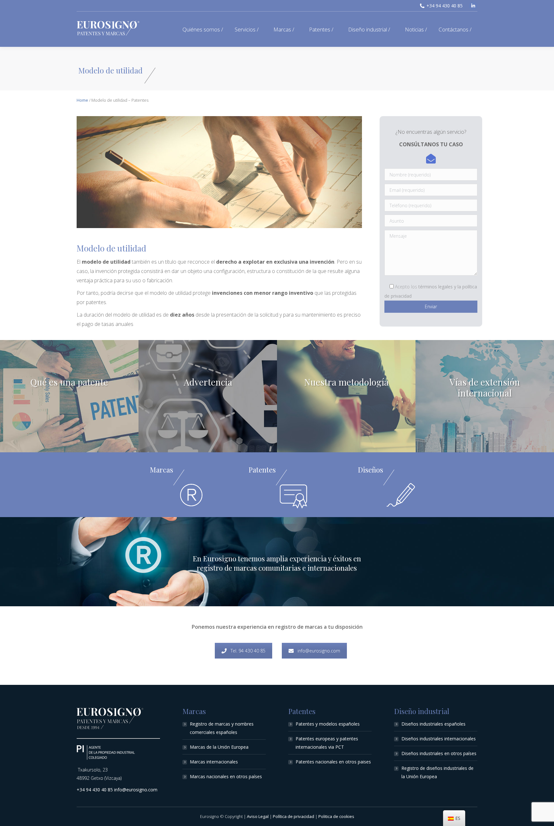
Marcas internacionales (214, 762)
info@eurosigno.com (319, 651)
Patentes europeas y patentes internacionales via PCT (327, 743)
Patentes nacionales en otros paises (333, 762)
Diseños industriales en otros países (438, 753)
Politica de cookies (336, 816)
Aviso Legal (258, 816)
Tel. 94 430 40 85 (248, 651)
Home (82, 100)
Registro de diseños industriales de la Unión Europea (437, 772)
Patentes (262, 469)
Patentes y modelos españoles (328, 724)
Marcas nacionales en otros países (226, 776)
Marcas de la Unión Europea (219, 747)
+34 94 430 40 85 (444, 6)
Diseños (370, 469)
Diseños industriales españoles (433, 724)
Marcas (161, 469)
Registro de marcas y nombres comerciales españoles (222, 728)
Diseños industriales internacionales (438, 739)
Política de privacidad (293, 816)
